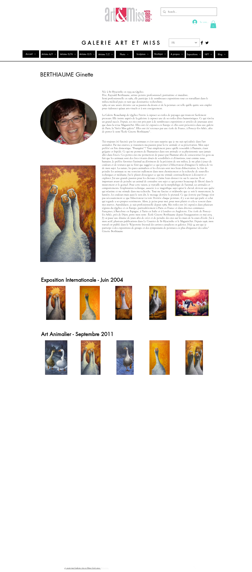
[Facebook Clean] (194, 567)
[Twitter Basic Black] (207, 43)
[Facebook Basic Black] (202, 43)
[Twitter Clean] (199, 567)
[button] (213, 24)
